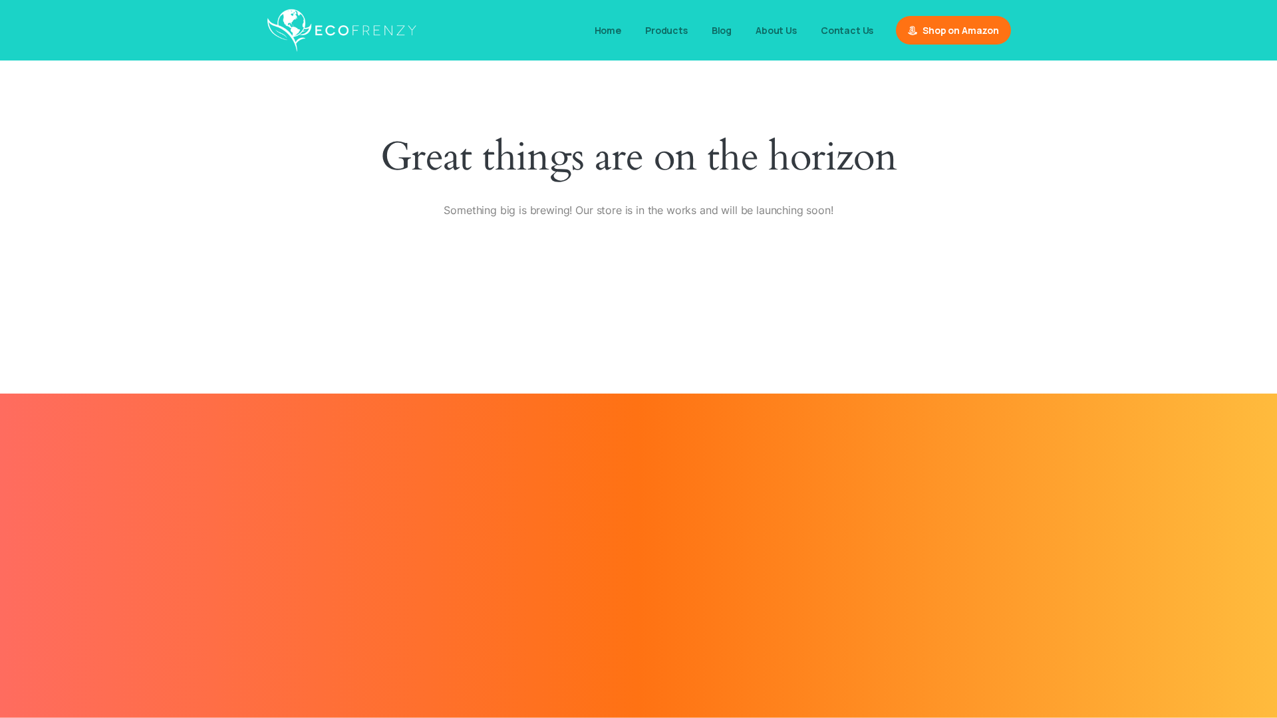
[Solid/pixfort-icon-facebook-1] (638, 591)
